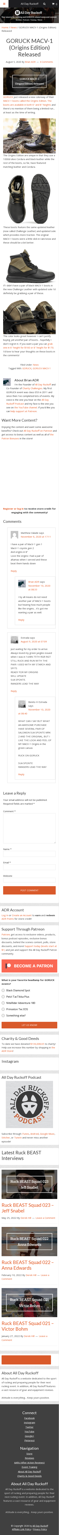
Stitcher (6, 1137)
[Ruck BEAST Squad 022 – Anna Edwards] (29, 1241)
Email (7, 862)
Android (34, 1133)
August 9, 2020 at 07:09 (34, 641)
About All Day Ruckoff (29, 1471)
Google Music (47, 1133)
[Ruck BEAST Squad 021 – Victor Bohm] (29, 1302)
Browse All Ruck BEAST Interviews (26, 1359)
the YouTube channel (25, 407)
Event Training (29, 1467)
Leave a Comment (45, 1217)
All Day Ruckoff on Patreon (38, 430)
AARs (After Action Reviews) (29, 1462)
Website (7, 875)
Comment (9, 811)
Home (5, 27)
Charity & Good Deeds (29, 1475)
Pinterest (29, 1440)
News (14, 27)
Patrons (6, 934)
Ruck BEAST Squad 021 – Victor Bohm (28, 1326)
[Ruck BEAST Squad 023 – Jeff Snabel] (29, 1184)
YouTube (29, 1431)
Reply (14, 570)
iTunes (25, 1133)
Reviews (29, 1458)
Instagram (29, 1422)
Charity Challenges (32, 388)
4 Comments (46, 61)
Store (29, 1453)
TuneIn (18, 1137)
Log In (5, 915)
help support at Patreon (24, 411)
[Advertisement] (29, 473)
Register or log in (13, 508)
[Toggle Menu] (4, 4)
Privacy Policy (40, 1529)
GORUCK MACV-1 (42, 368)
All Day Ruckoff (43, 384)
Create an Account (22, 915)
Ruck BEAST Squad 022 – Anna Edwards (28, 1265)
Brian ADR (33, 581)
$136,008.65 (37, 1043)
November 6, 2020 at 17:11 (36, 536)
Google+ (29, 1436)
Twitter (29, 1427)
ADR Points (8, 918)
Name (7, 849)
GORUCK (8, 97)
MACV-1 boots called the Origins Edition (24, 100)
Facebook (29, 1418)
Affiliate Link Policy (21, 1529)
